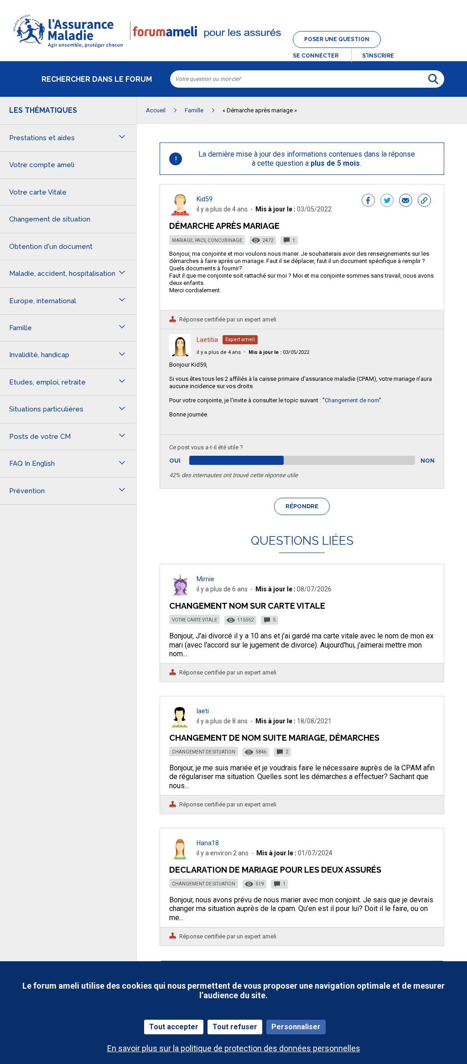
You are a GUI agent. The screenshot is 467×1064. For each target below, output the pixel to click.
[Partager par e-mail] (405, 201)
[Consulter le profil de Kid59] (180, 213)
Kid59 (205, 199)
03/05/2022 (279, 352)
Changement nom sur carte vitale (247, 606)
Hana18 (208, 843)
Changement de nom (352, 400)
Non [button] (427, 460)
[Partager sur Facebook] (368, 201)
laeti (203, 711)
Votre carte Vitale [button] (38, 192)
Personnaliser (296, 1026)
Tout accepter (173, 1026)
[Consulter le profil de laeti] (180, 725)
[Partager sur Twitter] (387, 201)
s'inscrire (378, 56)
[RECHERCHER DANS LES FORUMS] (433, 79)
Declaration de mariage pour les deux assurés (275, 869)
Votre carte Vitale (194, 619)
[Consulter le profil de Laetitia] (180, 353)
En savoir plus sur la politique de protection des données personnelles (233, 1048)
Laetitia (207, 339)
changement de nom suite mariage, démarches (274, 738)
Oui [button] (185, 460)
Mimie (205, 579)
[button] (233, 48)
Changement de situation (203, 751)
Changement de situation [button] (49, 219)
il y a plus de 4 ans (219, 352)
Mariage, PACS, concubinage (207, 240)
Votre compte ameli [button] (41, 165)
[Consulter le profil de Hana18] (180, 857)
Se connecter (315, 56)
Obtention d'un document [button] (51, 246)
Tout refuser (235, 1026)
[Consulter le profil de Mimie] (180, 593)
